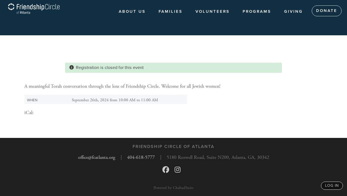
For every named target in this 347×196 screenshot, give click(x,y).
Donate (326, 10)
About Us (132, 11)
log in (332, 185)
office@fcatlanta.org (96, 157)
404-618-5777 (141, 157)
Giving (293, 11)
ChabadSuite (183, 187)
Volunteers (212, 11)
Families (170, 11)
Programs (257, 11)
